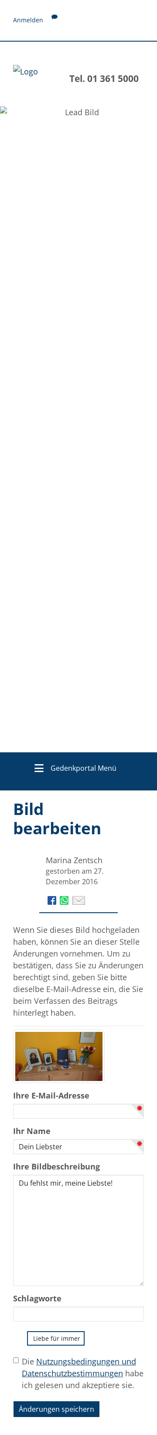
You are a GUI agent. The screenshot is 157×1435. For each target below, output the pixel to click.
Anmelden (28, 20)
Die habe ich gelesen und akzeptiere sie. (82, 1373)
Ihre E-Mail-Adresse (51, 1095)
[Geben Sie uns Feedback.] (54, 20)
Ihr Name (32, 1131)
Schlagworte (37, 1298)
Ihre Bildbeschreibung (56, 1166)
